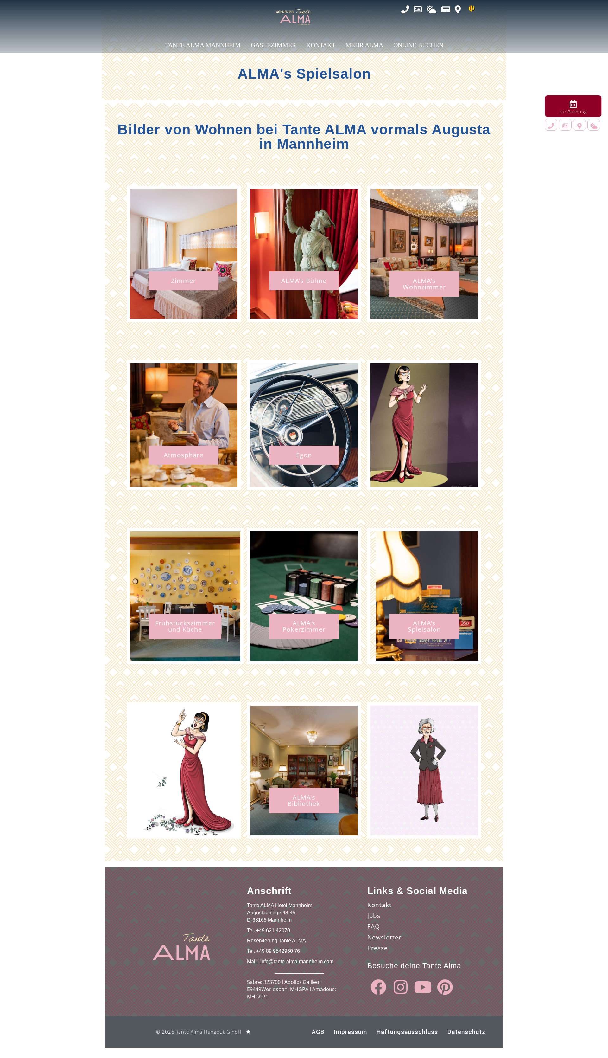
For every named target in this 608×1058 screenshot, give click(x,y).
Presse (377, 948)
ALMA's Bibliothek (304, 800)
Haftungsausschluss (407, 1031)
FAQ (373, 926)
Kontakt (379, 905)
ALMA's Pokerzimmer (304, 626)
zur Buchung (573, 111)
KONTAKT (320, 45)
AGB (318, 1031)
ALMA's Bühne (303, 280)
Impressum (350, 1031)
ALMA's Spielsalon (424, 626)
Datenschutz (466, 1031)
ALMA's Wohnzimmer (424, 283)
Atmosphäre (183, 455)
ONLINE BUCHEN (418, 45)
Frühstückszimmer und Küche (185, 626)
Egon (304, 455)
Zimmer (183, 280)
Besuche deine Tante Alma (414, 966)
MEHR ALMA (364, 45)
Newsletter (384, 937)
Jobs (373, 916)
